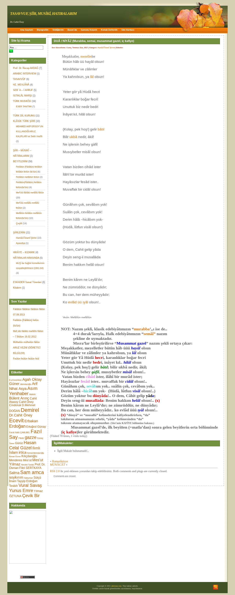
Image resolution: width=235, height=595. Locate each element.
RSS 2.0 (55, 471)
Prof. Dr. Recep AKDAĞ (25, 68)
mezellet (86, 56)
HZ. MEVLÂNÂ (21, 84)
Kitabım (17, 287)
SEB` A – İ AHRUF (23, 90)
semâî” (150, 333)
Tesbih (13, 485)
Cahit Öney (26, 401)
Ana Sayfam (26, 30)
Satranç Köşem (89, 30)
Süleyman (28, 478)
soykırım (16, 477)
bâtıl (101, 129)
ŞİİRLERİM (19, 232)
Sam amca (32, 472)
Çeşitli (19, 223)
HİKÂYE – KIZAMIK (24, 252)
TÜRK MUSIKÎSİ (22, 101)
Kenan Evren (15, 456)
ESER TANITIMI (24, 106)
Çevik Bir (31, 495)
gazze (30, 437)
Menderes (15, 460)
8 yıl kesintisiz (15, 380)
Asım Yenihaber (23, 391)
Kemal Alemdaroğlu (35, 453)
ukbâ (73, 137)
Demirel (30, 410)
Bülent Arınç (19, 398)
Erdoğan (17, 426)
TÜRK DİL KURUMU (24, 115)
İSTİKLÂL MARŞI (22, 95)
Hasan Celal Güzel (22, 445)
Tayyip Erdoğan (27, 481)
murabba (142, 329)
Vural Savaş (30, 485)
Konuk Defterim (109, 30)
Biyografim (42, 30)
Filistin (21, 438)
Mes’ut (27, 460)
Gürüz (19, 443)
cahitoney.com (116, 586)
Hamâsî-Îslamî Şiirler (26, 238)
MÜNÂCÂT (57, 464)
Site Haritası (127, 30)
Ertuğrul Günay (36, 426)
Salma (14, 473)
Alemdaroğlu (25, 384)
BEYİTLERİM (20, 161)
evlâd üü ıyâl (78, 302)
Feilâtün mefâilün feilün (27, 177)
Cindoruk (15, 405)
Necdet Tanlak (27, 465)
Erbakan (31, 421)
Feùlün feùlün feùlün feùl (26, 358)
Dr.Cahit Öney (20, 415)
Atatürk (32, 394)
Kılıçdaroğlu (29, 456)
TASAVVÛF (19, 79)
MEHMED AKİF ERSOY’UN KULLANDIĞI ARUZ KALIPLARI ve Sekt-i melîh (29, 131)
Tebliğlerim (58, 30)
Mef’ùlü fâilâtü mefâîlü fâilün (30, 192)
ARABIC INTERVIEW (24, 73)
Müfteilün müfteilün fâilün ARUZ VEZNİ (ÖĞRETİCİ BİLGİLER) (26, 348)
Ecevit (16, 420)
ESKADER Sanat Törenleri (27, 282)
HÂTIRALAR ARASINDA (26, 257)
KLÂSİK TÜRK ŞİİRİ (24, 121)
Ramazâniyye (60, 461)
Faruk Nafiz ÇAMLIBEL (19, 432)
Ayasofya (20, 243)
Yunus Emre (21, 490)
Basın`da (72, 30)
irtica (22, 452)
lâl (92, 77)
